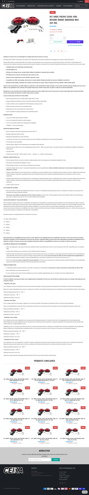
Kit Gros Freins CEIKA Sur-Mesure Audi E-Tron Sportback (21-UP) (16, 372)
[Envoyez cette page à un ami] (65, 51)
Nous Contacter (34, 471)
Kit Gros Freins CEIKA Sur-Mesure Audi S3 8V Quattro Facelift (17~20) (44, 411)
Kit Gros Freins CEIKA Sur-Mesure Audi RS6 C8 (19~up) (72, 431)
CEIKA (19, 488)
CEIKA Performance (20, 6)
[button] (53, 26)
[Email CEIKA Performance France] (6, 1)
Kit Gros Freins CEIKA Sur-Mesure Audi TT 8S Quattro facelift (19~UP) (44, 391)
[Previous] (5, 23)
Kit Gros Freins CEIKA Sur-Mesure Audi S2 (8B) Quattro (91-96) (72, 411)
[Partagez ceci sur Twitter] (51, 51)
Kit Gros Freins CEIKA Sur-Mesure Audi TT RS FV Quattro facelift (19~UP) (72, 372)
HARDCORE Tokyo (31, 6)
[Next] (45, 23)
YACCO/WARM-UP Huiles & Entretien (46, 6)
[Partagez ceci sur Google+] (61, 51)
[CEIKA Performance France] (7, 5)
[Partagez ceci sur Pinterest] (58, 51)
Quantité (52, 35)
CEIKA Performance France (12, 488)
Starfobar (58, 6)
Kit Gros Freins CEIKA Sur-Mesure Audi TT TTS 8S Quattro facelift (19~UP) (44, 372)
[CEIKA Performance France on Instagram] (4, 1)
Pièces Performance (68, 6)
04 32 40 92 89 (11, 1)
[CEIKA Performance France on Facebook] (2, 1)
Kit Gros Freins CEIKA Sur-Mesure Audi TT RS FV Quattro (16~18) (16, 391)
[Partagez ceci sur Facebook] (54, 51)
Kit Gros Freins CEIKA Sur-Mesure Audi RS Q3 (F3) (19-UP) (44, 431)
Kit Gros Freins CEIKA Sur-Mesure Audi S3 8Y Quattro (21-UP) (16, 411)
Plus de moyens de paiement (75, 45)
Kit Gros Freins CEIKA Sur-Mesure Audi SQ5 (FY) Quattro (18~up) (72, 391)
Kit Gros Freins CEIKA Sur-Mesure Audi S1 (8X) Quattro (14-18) (16, 431)
